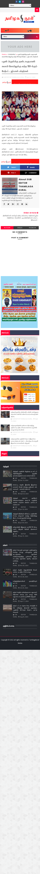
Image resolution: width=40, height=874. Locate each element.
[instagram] (23, 2)
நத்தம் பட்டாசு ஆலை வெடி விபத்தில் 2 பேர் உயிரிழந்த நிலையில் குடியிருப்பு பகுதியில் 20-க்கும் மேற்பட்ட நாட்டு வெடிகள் (25, 609)
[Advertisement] (20, 670)
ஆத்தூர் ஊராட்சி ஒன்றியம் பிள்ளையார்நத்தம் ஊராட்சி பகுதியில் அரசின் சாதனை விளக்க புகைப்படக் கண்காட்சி (25, 501)
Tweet (13, 167)
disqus (19, 228)
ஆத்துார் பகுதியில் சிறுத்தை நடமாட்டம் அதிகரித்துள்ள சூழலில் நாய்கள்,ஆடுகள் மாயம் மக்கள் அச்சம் (25, 473)
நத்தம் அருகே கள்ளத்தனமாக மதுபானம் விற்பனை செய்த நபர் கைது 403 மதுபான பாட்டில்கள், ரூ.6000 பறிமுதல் (25, 594)
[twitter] (20, 2)
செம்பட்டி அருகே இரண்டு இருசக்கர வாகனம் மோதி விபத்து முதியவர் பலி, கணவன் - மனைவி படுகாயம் (25, 487)
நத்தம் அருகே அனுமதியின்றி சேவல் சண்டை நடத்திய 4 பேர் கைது (25, 571)
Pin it (13, 173)
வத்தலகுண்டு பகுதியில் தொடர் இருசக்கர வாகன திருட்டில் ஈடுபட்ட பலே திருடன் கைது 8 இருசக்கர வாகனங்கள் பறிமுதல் (24, 441)
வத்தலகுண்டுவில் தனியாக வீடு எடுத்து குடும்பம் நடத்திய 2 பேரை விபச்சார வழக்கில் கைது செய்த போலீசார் (24, 427)
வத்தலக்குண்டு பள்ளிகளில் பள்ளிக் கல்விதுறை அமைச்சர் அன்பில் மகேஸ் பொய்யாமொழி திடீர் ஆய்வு (24, 414)
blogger (7, 228)
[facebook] (16, 2)
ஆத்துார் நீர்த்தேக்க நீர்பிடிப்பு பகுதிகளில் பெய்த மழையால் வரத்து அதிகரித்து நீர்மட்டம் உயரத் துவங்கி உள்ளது (25, 516)
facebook (32, 228)
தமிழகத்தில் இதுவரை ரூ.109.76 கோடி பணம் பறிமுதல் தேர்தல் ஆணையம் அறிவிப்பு (25, 529)
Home (4, 54)
